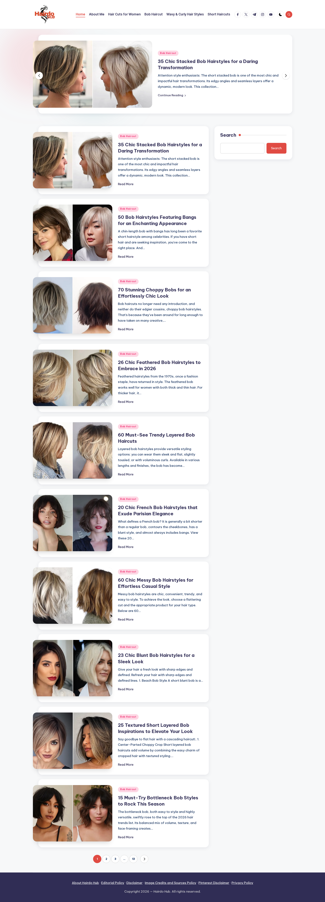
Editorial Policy (112, 883)
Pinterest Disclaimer (213, 883)
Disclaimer (134, 883)
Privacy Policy (242, 883)
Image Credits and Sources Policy (170, 883)
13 (133, 859)
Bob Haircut (168, 53)
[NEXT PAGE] (144, 859)
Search (228, 135)
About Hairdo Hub (85, 883)
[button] (172, 95)
